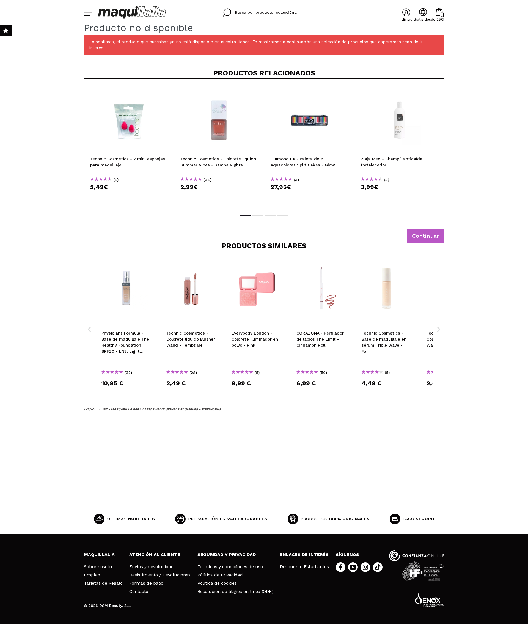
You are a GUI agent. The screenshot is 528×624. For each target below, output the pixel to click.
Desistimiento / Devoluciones (160, 575)
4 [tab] (282, 215)
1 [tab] (245, 215)
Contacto (138, 591)
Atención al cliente (154, 554)
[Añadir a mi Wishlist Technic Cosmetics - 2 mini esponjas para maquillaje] (129, 92)
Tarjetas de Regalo (103, 583)
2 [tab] (257, 215)
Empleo (92, 575)
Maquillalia (99, 554)
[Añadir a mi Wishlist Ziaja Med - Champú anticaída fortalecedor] (399, 92)
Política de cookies (217, 583)
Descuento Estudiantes (304, 567)
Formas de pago (146, 583)
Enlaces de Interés (304, 554)
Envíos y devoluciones (152, 567)
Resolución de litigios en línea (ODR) (235, 591)
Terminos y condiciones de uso (230, 567)
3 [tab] (270, 215)
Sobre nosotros (100, 567)
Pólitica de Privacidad (220, 575)
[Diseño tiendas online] (429, 599)
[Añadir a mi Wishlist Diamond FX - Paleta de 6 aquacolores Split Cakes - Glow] (309, 92)
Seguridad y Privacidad (226, 554)
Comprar (129, 197)
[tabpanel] (129, 145)
